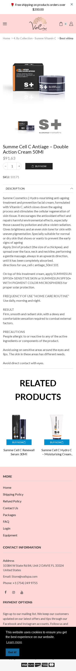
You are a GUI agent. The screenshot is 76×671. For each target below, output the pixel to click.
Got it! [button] (12, 652)
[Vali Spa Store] (38, 23)
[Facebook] (5, 592)
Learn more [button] (14, 642)
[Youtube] (21, 592)
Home (6, 38)
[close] (71, 4)
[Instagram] (13, 592)
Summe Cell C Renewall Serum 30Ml (19, 452)
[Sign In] (71, 24)
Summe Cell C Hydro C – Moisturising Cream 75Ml (57, 452)
